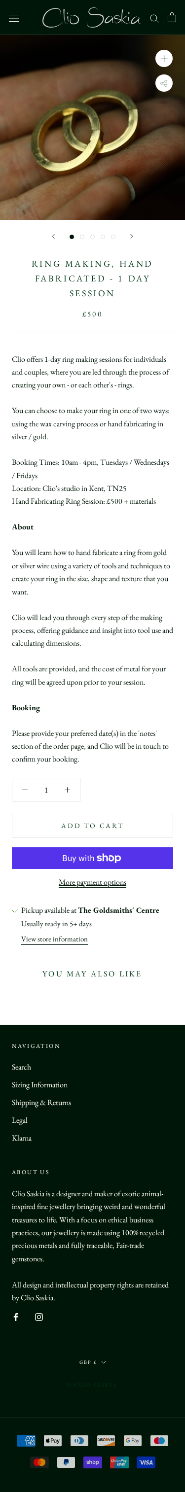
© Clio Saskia (92, 1384)
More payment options (92, 882)
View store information (54, 938)
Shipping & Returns (41, 1102)
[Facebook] (16, 1316)
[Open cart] (172, 17)
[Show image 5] (113, 237)
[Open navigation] (14, 17)
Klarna (22, 1138)
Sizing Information (40, 1084)
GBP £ (88, 1362)
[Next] (131, 236)
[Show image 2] (82, 237)
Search (21, 1067)
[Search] (154, 17)
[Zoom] (164, 58)
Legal (20, 1120)
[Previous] (53, 236)
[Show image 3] (92, 237)
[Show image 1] (72, 237)
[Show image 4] (103, 237)
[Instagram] (39, 1316)
